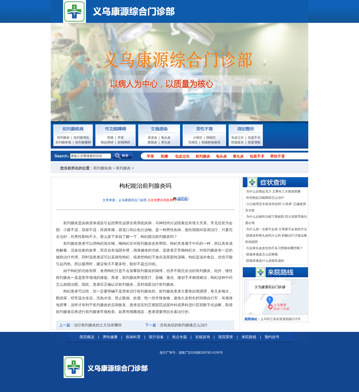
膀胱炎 (152, 142)
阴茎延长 (237, 142)
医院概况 (87, 337)
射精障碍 (123, 142)
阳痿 (110, 137)
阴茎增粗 (254, 142)
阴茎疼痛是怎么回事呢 (262, 254)
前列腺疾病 (102, 168)
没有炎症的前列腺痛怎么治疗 (184, 325)
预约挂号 (272, 337)
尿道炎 (152, 137)
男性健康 (110, 337)
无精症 (193, 142)
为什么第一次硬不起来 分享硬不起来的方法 (276, 229)
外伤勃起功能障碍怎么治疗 (265, 198)
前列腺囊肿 (83, 142)
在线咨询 (202, 337)
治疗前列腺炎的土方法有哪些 (98, 325)
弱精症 (211, 137)
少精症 (197, 137)
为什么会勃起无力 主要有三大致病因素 (273, 191)
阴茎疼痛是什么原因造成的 (265, 261)
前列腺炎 (63, 137)
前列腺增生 (81, 137)
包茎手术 (254, 137)
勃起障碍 (107, 142)
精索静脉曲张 (211, 142)
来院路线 (249, 337)
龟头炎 (166, 137)
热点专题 (179, 337)
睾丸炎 (166, 142)
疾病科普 (133, 337)
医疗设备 (156, 337)
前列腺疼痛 (63, 142)
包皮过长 (237, 137)
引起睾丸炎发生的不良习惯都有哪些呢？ (274, 248)
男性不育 (277, 156)
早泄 (120, 137)
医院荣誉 (225, 337)
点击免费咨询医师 (160, 200)
